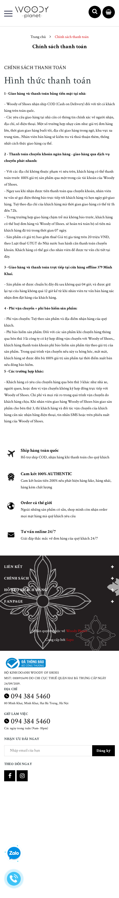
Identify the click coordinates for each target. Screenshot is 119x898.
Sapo (70, 639)
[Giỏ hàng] (108, 12)
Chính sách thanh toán (35, 67)
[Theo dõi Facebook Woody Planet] (9, 775)
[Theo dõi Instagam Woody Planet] (22, 775)
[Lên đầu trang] (99, 885)
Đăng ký (103, 750)
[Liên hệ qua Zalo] (14, 853)
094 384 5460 (30, 696)
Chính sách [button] (16, 578)
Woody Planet (76, 630)
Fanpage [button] (13, 601)
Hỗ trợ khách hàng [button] (25, 589)
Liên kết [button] (13, 566)
